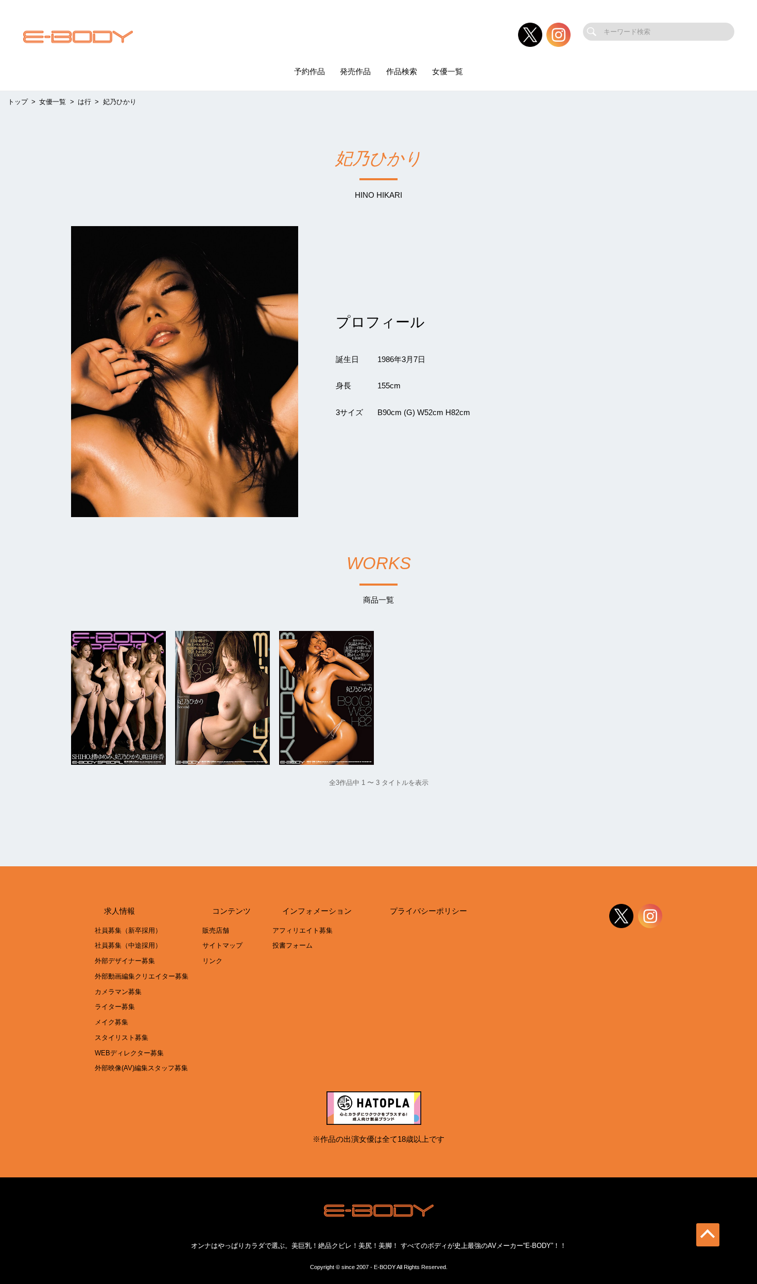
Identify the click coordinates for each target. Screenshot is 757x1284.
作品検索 (401, 71)
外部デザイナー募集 (125, 961)
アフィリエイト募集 (302, 930)
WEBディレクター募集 (129, 1053)
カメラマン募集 (118, 992)
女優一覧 (447, 71)
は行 (84, 102)
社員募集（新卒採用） (128, 930)
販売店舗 (215, 930)
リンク (212, 961)
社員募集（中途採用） (128, 945)
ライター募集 (115, 1007)
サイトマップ (222, 945)
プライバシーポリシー (428, 911)
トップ (18, 102)
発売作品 (355, 71)
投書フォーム (292, 945)
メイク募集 (111, 1022)
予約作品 (309, 71)
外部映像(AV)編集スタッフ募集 (141, 1068)
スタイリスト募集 (121, 1037)
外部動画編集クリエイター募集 (141, 976)
